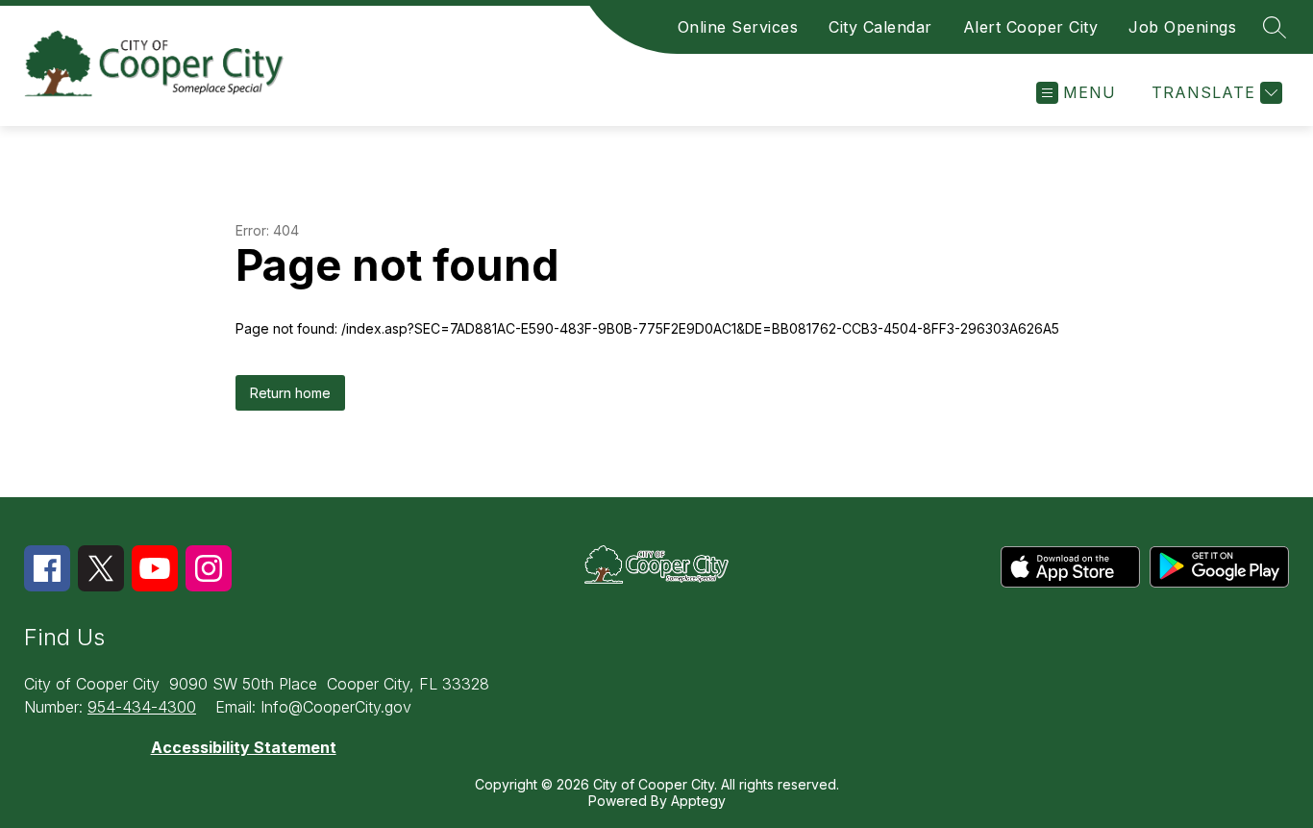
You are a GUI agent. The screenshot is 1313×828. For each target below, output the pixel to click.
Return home (290, 393)
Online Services (738, 27)
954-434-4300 (141, 706)
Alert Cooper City (1031, 27)
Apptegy (698, 800)
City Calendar (880, 27)
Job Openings (1182, 27)
